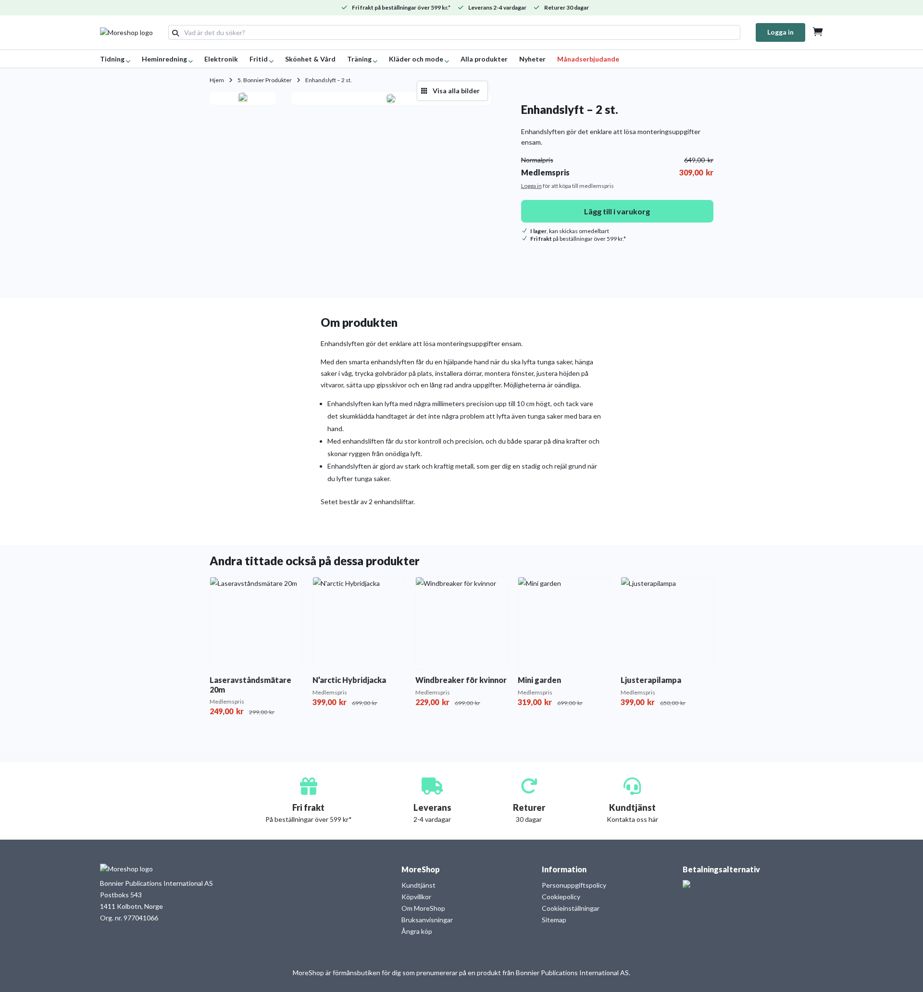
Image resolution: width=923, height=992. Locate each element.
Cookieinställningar (570, 908)
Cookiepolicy (561, 897)
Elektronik (221, 59)
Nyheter (532, 59)
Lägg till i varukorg (617, 211)
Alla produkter (484, 59)
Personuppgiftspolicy (574, 885)
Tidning (112, 59)
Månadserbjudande (588, 59)
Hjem (217, 80)
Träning (359, 59)
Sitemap (554, 920)
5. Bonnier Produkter (264, 80)
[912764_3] (391, 98)
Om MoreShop (423, 908)
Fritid (258, 59)
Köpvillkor (416, 897)
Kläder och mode (416, 59)
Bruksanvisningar (427, 920)
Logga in (780, 32)
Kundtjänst (418, 885)
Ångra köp (416, 931)
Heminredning (164, 59)
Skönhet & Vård (310, 59)
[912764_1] (243, 98)
